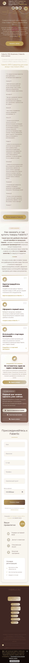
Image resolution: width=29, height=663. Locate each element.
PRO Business (9, 11)
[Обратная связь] (20, 8)
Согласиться (14, 661)
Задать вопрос (15, 382)
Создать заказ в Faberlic (10, 320)
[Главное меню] (26, 9)
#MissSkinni (19, 636)
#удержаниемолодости (10, 638)
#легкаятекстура (17, 639)
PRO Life (14, 616)
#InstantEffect (21, 638)
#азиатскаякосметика (20, 634)
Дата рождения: (8, 488)
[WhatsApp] (16, 8)
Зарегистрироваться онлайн (15, 410)
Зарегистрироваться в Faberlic (12, 295)
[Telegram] (13, 8)
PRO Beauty (15, 604)
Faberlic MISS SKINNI (23, 12)
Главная (4, 11)
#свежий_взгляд (7, 639)
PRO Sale (14, 622)
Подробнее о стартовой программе (10, 348)
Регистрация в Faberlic (14, 217)
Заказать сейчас (14, 43)
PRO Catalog (15, 619)
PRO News (15, 612)
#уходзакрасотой (11, 636)
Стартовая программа (15, 414)
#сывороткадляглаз (8, 634)
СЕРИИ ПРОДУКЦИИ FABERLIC (16, 12)
